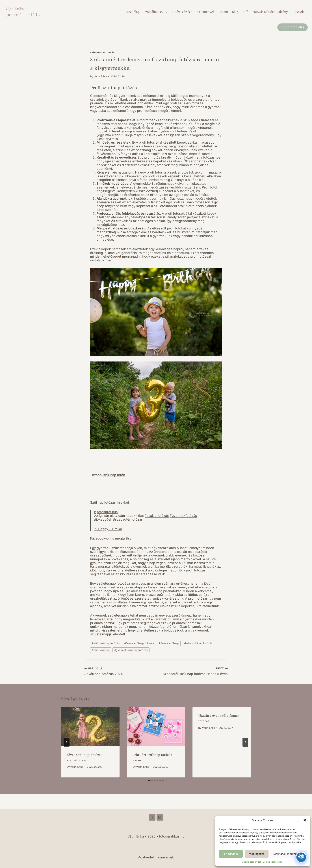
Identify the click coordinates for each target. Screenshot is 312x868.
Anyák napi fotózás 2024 (103, 671)
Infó (245, 12)
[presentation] (90, 726)
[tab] (149, 780)
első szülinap (101, 650)
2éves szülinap (169, 643)
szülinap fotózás (102, 52)
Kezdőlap (133, 12)
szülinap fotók (113, 475)
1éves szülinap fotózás (139, 643)
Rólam (223, 12)
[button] (305, 820)
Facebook (97, 538)
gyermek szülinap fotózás (131, 650)
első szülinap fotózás (106, 643)
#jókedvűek (103, 519)
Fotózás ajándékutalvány (270, 12)
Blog (235, 12)
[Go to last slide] (67, 742)
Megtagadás (257, 854)
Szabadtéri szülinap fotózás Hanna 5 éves (195, 671)
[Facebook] (152, 817)
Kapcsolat (299, 12)
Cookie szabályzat (251, 861)
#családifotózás (157, 516)
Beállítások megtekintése (288, 854)
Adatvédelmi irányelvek (156, 857)
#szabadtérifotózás (128, 519)
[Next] (245, 742)
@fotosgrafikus (106, 512)
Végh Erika (100, 76)
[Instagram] (160, 817)
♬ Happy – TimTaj (108, 529)
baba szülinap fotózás (198, 643)
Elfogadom (231, 854)
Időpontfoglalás (292, 27)
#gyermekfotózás (183, 516)
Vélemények (206, 12)
